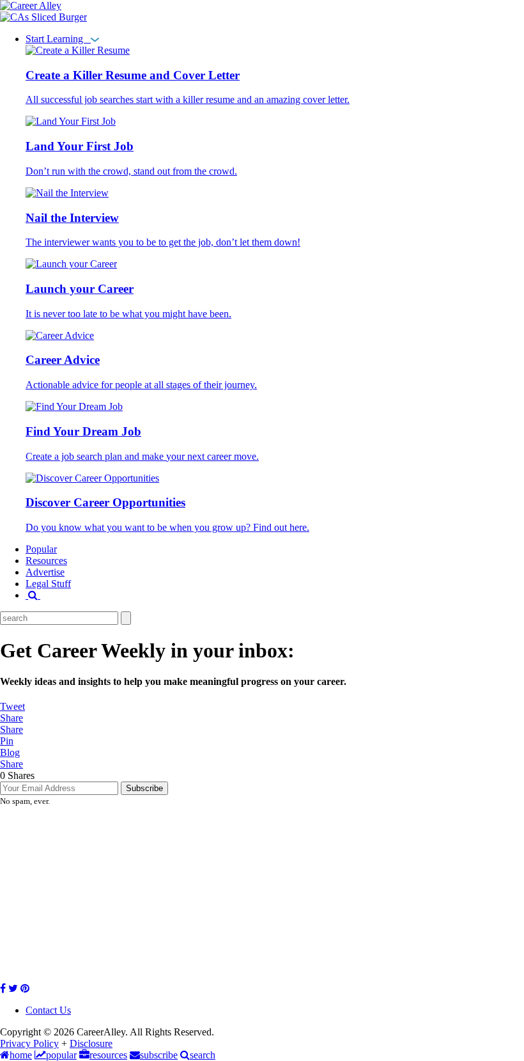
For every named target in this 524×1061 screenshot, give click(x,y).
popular (61, 1054)
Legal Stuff (48, 583)
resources (108, 1054)
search (202, 1054)
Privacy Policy (29, 1043)
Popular (41, 549)
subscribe (159, 1054)
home (21, 1054)
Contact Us (48, 1010)
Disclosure (91, 1043)
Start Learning (58, 38)
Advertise (45, 572)
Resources (46, 560)
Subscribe (144, 788)
